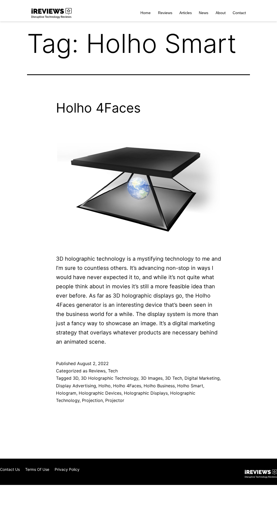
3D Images (152, 378)
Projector (114, 400)
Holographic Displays (146, 393)
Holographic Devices (100, 393)
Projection (92, 400)
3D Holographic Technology (109, 378)
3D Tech (173, 378)
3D (75, 378)
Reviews (165, 13)
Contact (239, 13)
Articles (185, 13)
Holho (104, 385)
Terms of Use (37, 469)
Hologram (66, 393)
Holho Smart (190, 385)
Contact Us (10, 469)
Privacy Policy (67, 469)
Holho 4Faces (98, 108)
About (221, 13)
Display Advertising (76, 385)
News (203, 13)
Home (145, 13)
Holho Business (159, 385)
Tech (113, 370)
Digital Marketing (202, 378)
